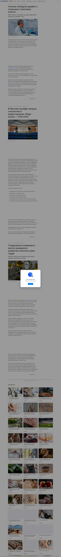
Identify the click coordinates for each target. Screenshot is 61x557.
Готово (30, 283)
